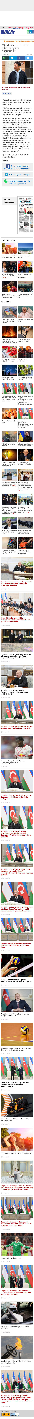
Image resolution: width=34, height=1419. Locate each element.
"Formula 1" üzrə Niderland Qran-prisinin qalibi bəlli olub (15, 1120)
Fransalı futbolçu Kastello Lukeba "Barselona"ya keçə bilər (12, 762)
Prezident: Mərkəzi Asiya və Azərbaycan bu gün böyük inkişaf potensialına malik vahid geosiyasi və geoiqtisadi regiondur (17, 909)
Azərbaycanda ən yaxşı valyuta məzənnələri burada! (20, 41)
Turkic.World (29, 27)
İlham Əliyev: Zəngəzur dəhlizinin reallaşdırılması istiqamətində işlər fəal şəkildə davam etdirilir (16, 620)
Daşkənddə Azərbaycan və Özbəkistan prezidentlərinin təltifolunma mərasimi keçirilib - (16, 1292)
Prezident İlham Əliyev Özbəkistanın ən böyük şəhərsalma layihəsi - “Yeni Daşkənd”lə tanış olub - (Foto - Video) (16, 656)
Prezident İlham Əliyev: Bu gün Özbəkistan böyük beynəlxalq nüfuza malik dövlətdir (15, 692)
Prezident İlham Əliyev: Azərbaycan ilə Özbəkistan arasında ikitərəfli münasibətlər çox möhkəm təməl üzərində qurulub (17, 872)
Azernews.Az (12, 27)
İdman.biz (21, 27)
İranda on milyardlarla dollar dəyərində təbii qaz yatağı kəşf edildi (16, 1362)
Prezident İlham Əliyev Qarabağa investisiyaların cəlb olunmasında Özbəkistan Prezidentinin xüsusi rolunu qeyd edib (16, 834)
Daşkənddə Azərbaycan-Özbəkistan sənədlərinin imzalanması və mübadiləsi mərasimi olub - (16, 1224)
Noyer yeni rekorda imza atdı (11, 1258)
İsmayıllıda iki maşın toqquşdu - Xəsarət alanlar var (15, 1328)
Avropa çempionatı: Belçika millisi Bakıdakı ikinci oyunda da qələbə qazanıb (16, 1049)
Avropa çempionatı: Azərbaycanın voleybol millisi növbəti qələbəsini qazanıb (17, 980)
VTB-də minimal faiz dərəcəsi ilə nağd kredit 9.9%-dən (16, 88)
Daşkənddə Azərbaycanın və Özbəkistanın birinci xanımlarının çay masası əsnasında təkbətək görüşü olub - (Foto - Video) (17, 1187)
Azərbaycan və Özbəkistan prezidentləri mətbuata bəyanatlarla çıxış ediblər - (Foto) (16, 945)
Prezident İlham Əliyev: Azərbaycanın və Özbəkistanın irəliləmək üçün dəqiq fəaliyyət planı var (16, 797)
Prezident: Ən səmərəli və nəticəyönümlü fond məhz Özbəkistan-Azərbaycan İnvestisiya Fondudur (16, 583)
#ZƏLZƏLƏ (7, 94)
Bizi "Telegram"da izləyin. (19, 175)
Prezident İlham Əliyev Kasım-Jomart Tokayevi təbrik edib (15, 1015)
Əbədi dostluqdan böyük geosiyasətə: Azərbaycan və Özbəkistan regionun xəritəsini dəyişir (15, 1084)
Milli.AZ (7, 32)
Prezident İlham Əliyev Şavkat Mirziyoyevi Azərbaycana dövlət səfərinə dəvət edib (16, 727)
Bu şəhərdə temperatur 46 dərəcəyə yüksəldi (17, 1153)
